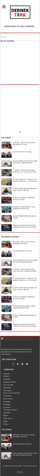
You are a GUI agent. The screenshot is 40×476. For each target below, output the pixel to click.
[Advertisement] (20, 63)
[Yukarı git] (35, 472)
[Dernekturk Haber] (20, 23)
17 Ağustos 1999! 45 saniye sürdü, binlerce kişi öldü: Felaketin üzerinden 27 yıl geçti (25, 172)
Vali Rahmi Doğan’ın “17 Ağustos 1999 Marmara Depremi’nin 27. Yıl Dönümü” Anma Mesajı (25, 181)
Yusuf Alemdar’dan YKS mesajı (22, 152)
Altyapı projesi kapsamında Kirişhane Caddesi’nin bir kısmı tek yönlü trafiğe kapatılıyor (24, 227)
